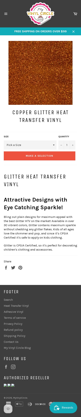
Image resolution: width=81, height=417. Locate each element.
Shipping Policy (14, 336)
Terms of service (15, 318)
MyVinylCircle (20, 397)
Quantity (63, 136)
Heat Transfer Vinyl (16, 305)
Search (8, 299)
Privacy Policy (13, 324)
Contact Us (11, 342)
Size (6, 136)
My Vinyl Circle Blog (17, 348)
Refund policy (13, 330)
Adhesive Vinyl (13, 312)
